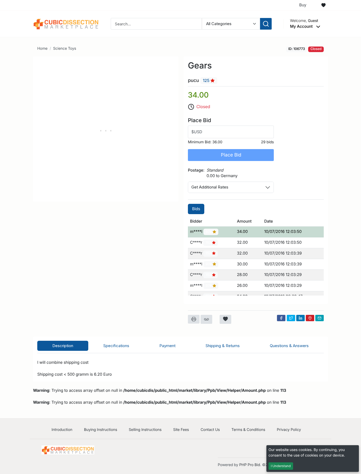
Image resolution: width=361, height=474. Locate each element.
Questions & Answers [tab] (289, 345)
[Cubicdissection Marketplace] (66, 23)
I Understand (281, 466)
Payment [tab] (167, 345)
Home (42, 48)
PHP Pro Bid (249, 465)
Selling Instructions (145, 429)
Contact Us (210, 429)
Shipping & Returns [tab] (223, 345)
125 (207, 80)
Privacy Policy (289, 429)
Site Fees (181, 429)
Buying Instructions (100, 429)
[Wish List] (323, 5)
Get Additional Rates (209, 187)
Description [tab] (62, 345)
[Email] (319, 318)
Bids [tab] (196, 208)
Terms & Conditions (248, 429)
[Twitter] (291, 318)
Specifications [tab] (116, 345)
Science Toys (64, 48)
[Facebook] (281, 318)
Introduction (62, 429)
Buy (302, 4)
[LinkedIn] (300, 318)
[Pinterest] (310, 318)
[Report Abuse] (206, 319)
